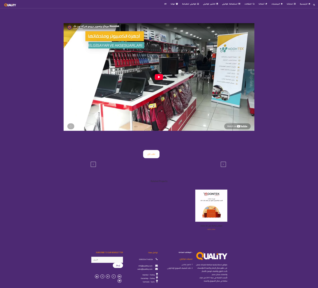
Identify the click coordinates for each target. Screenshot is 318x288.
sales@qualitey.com (144, 269)
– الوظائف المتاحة (186, 252)
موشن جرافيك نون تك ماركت (211, 225)
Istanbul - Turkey (148, 274)
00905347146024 (146, 259)
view (211, 205)
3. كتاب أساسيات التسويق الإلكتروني (180, 268)
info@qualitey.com (145, 265)
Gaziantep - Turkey (148, 278)
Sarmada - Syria (149, 281)
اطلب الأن (151, 154)
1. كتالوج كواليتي (187, 265)
